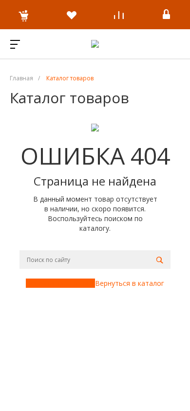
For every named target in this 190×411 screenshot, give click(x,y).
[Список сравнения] (119, 14)
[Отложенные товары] (71, 14)
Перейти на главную (60, 283)
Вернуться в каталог (129, 283)
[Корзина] (24, 14)
